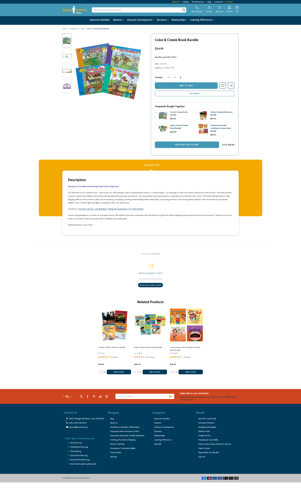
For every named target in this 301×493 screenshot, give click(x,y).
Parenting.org (75, 451)
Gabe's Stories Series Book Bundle (148, 347)
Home (64, 29)
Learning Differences (201, 19)
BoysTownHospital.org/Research (83, 464)
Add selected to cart (187, 144)
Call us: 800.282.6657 (78, 423)
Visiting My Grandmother (117, 209)
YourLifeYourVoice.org (78, 455)
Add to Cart (186, 85)
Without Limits (204, 431)
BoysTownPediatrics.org (79, 460)
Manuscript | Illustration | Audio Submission (127, 435)
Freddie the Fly (204, 435)
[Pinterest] (94, 396)
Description (151, 165)
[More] (123, 19)
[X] (81, 396)
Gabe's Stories (204, 448)
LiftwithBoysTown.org (79, 447)
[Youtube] (100, 396)
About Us (114, 423)
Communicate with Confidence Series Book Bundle (220, 128)
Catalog (185, 2)
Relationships (178, 19)
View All (201, 457)
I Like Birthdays (100, 209)
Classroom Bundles (100, 19)
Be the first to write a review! (150, 285)
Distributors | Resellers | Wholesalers (125, 427)
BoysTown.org (76, 443)
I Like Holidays (137, 209)
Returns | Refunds (117, 444)
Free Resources (198, 2)
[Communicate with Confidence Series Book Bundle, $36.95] (186, 325)
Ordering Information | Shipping (122, 440)
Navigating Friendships (207, 427)
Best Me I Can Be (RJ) (207, 418)
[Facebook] (87, 396)
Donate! (229, 2)
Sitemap (113, 457)
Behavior (117, 19)
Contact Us (218, 2)
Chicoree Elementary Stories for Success (214, 444)
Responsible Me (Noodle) (208, 452)
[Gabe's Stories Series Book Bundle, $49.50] (150, 325)
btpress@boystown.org (78, 427)
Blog (209, 2)
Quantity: (159, 77)
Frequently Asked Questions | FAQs (124, 431)
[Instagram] (106, 396)
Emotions (162, 19)
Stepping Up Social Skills (208, 440)
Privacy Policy (115, 452)
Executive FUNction (206, 423)
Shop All (175, 2)
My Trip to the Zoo (86, 209)
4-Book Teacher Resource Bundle (111, 347)
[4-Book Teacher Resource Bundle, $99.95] (114, 325)
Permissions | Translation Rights (123, 448)
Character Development (139, 19)
